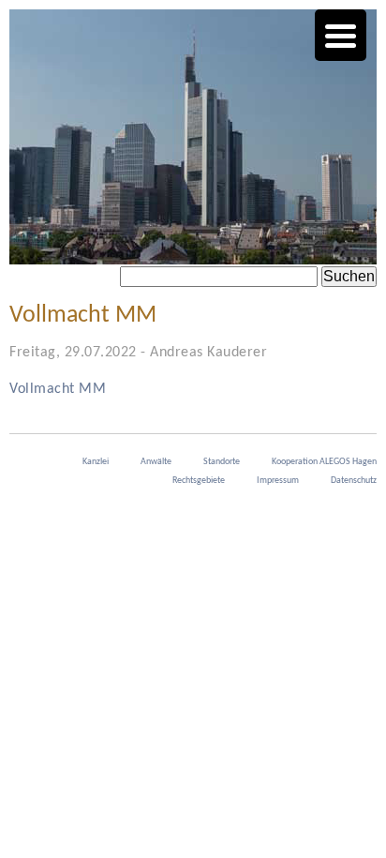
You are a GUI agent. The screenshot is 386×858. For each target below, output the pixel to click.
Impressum (278, 480)
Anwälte (156, 462)
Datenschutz (354, 480)
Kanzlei (95, 462)
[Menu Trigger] (340, 35)
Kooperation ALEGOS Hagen (324, 462)
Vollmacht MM (57, 389)
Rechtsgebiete (198, 480)
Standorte (221, 462)
